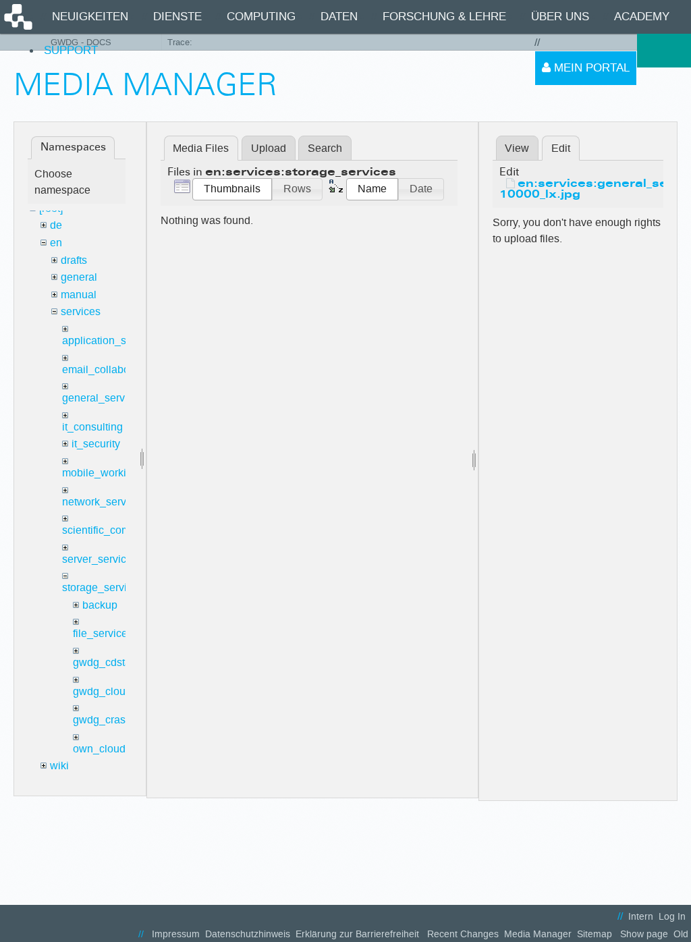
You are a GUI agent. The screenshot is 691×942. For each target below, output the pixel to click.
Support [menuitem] (71, 50)
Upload (268, 148)
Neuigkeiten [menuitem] (90, 16)
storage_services (103, 587)
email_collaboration (109, 369)
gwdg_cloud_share (119, 691)
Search (325, 148)
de (56, 225)
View (517, 148)
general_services (103, 398)
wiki (59, 765)
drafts (74, 260)
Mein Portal (590, 67)
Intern (640, 917)
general (79, 277)
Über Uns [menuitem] (560, 16)
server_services (100, 559)
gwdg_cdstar (103, 662)
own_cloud (99, 748)
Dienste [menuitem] (177, 16)
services (81, 311)
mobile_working (100, 472)
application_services (111, 340)
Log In (672, 917)
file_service (100, 633)
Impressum (176, 934)
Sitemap (594, 934)
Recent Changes (463, 934)
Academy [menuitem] (641, 16)
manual (78, 294)
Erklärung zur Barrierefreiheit (357, 934)
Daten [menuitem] (339, 16)
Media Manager (538, 934)
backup (99, 605)
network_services (104, 501)
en (56, 242)
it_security (96, 443)
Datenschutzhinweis (247, 934)
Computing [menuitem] (261, 16)
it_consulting (92, 427)
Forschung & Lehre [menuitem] (444, 16)
